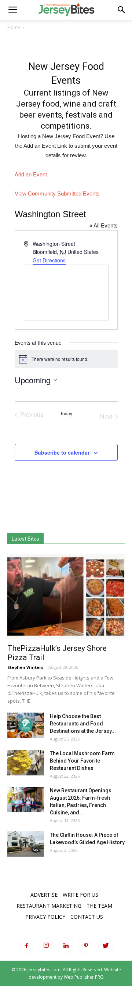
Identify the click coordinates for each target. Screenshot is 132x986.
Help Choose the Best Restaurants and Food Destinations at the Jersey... (83, 723)
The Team (99, 905)
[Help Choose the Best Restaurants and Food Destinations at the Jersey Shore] (25, 725)
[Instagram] (46, 945)
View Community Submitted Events (57, 193)
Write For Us (80, 894)
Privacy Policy (45, 916)
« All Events (103, 225)
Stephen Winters (25, 667)
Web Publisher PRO (84, 977)
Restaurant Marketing (48, 905)
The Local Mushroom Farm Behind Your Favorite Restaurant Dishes (82, 760)
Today (66, 413)
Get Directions (49, 260)
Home (13, 27)
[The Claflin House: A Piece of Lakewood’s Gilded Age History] (25, 844)
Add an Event (31, 174)
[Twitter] (105, 945)
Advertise (44, 894)
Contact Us (86, 916)
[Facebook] (26, 945)
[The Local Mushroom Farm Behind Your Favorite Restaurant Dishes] (25, 762)
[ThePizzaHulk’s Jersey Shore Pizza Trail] (66, 596)
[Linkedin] (66, 945)
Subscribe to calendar (61, 452)
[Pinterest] (85, 945)
